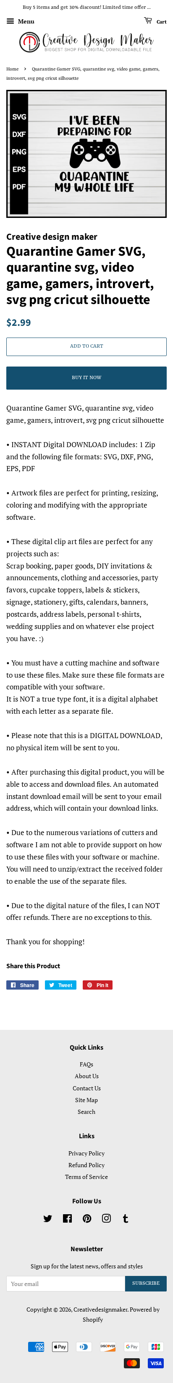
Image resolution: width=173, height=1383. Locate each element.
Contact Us (87, 1088)
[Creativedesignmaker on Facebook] (67, 1220)
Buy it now (86, 378)
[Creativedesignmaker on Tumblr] (125, 1220)
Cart (161, 22)
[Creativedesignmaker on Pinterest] (87, 1220)
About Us (87, 1076)
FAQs (86, 1064)
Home (12, 69)
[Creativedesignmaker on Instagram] (106, 1220)
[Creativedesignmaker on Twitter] (47, 1220)
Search (86, 1112)
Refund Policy (86, 1165)
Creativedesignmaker (100, 1309)
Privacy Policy (86, 1153)
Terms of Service (86, 1177)
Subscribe (146, 1283)
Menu (25, 21)
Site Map (86, 1100)
